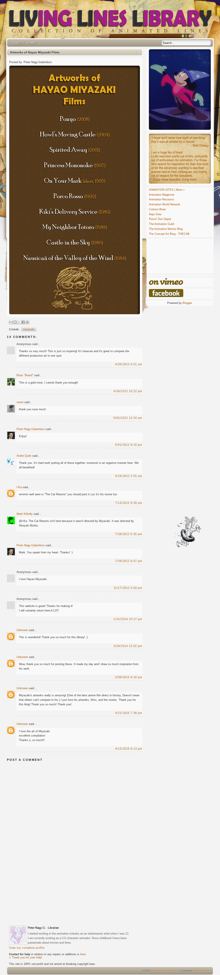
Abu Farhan (201, 970)
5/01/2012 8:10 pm (128, 444)
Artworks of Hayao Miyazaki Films (35, 52)
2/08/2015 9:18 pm (128, 677)
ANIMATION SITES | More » (167, 189)
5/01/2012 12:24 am (127, 417)
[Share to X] (19, 322)
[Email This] (11, 322)
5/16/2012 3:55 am (128, 476)
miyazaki (28, 329)
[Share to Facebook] (23, 322)
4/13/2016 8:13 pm (128, 748)
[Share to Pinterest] (27, 322)
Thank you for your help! (27, 957)
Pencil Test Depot (160, 219)
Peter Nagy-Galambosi (31, 429)
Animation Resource (161, 199)
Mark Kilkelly (25, 513)
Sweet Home (25, 43)
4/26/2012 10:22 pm (127, 391)
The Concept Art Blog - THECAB (169, 233)
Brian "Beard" (25, 375)
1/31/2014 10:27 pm (127, 619)
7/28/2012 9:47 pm (128, 561)
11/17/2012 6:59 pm (128, 588)
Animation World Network (164, 204)
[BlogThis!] (15, 322)
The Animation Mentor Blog (166, 229)
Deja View (155, 214)
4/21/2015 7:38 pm (128, 713)
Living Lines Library (166, 970)
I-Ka (19, 487)
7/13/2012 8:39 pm (128, 503)
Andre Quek (24, 455)
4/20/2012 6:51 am (128, 364)
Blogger (187, 303)
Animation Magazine (161, 194)
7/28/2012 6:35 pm (128, 534)
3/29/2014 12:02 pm (127, 646)
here (83, 954)
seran (20, 402)
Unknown (22, 630)
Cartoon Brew (157, 209)
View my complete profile (26, 947)
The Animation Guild (161, 224)
